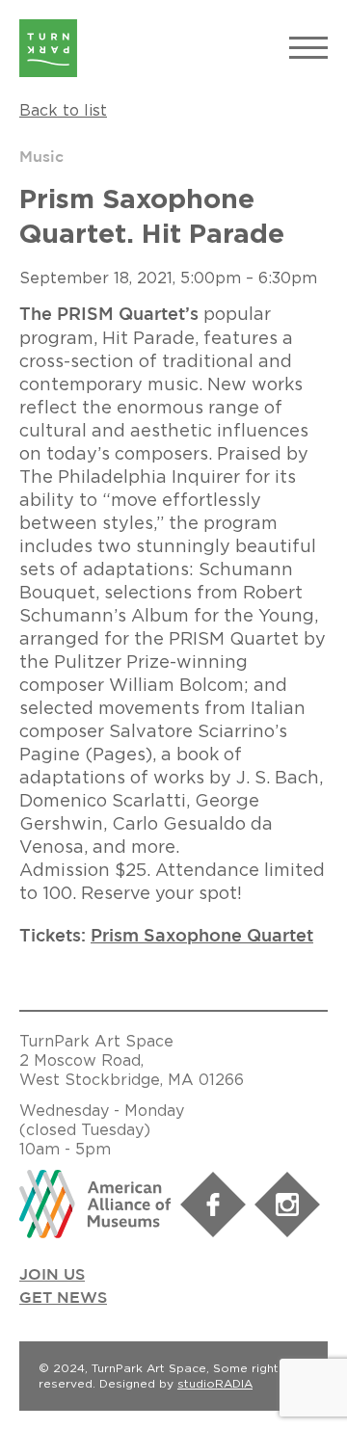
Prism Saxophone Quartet (202, 936)
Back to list (63, 110)
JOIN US (52, 1275)
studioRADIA (215, 1383)
